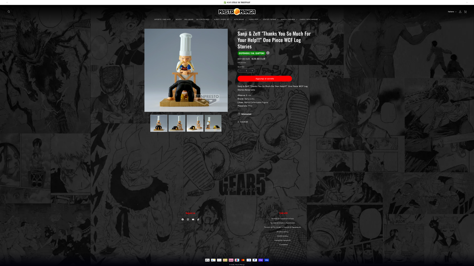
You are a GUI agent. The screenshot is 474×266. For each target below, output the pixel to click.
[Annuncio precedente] (7, 2)
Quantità (241, 67)
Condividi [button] (244, 122)
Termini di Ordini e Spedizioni (282, 223)
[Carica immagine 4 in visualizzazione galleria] (213, 123)
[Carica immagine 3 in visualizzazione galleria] (195, 123)
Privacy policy (282, 232)
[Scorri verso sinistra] (147, 123)
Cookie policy (282, 236)
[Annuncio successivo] (467, 2)
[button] (9, 11)
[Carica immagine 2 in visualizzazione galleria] (176, 123)
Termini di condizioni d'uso (282, 219)
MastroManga (240, 265)
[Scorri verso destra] (225, 123)
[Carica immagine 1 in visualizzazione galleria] (158, 123)
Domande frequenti (282, 240)
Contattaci (283, 245)
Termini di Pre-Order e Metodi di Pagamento (282, 227)
